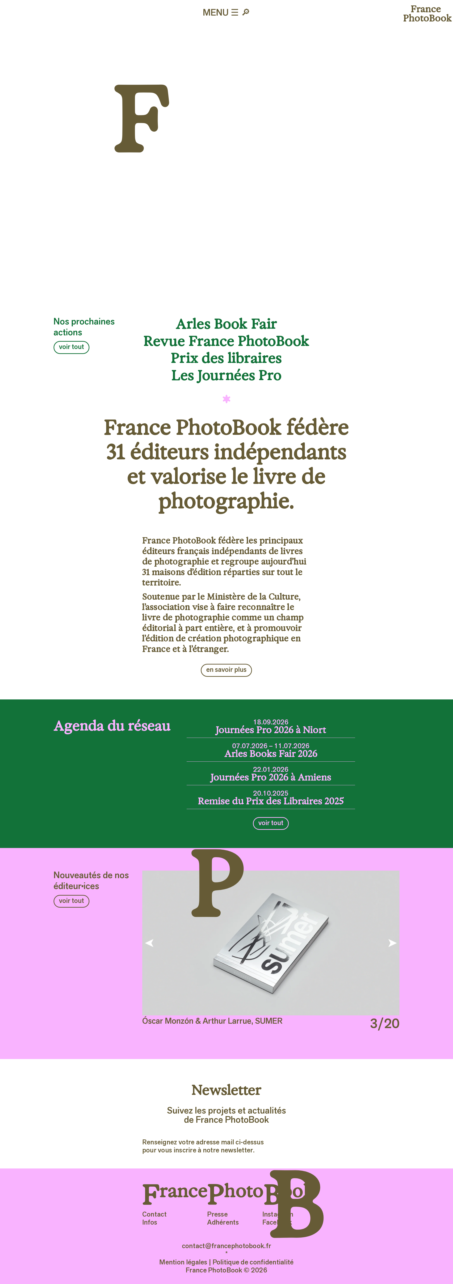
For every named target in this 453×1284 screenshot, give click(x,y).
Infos (149, 1222)
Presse (217, 1214)
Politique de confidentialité (253, 1262)
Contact (154, 1214)
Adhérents (223, 1222)
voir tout (71, 347)
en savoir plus (226, 670)
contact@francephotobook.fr (226, 1246)
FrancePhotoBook (426, 13)
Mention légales (183, 1262)
